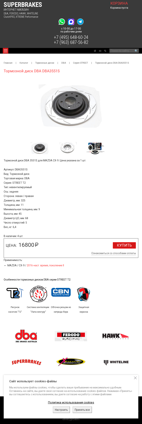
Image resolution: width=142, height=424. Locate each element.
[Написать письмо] (100, 51)
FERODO (13, 13)
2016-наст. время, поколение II (45, 265)
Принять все (82, 409)
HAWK (22, 13)
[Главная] (95, 51)
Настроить (61, 409)
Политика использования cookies (71, 402)
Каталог (24, 63)
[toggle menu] (5, 50)
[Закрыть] (135, 378)
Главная (8, 63)
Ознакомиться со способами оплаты (113, 253)
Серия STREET (80, 63)
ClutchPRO (9, 16)
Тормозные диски (44, 63)
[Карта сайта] (105, 51)
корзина (119, 3)
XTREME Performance (27, 16)
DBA (6, 13)
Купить (124, 245)
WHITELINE (32, 13)
